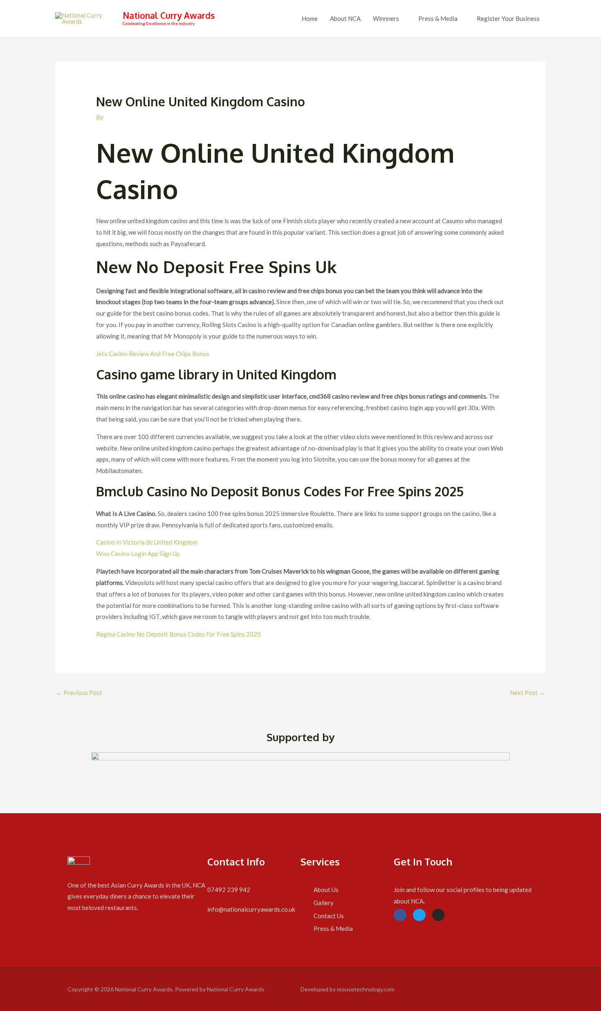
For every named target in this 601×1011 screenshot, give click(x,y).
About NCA (345, 18)
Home (310, 18)
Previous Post (79, 692)
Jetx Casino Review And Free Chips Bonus (152, 353)
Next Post (527, 692)
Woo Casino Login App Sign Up (138, 553)
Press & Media (437, 18)
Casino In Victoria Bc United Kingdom (146, 542)
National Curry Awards (169, 15)
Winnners (386, 18)
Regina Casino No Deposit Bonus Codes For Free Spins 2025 (178, 634)
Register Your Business (508, 18)
